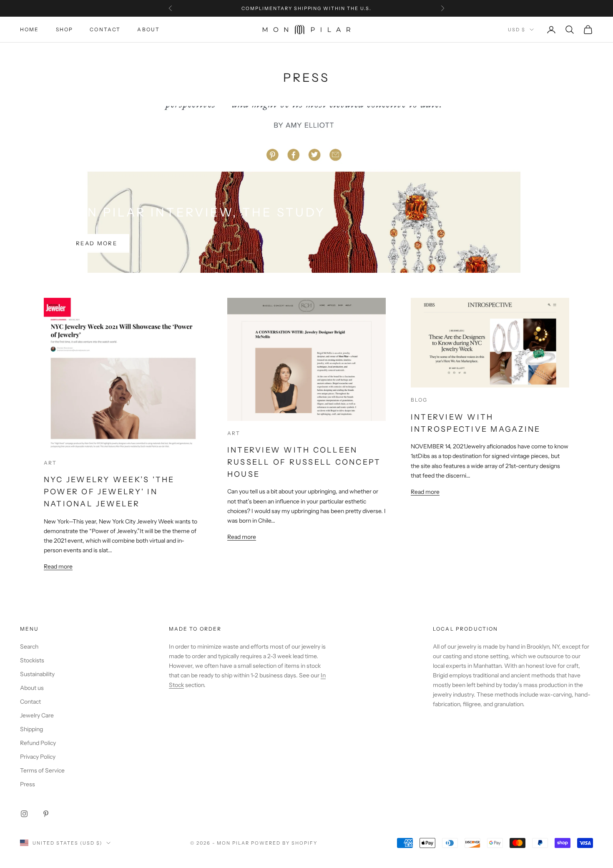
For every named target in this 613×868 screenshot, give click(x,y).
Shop (64, 29)
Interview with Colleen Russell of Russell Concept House (304, 462)
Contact (105, 29)
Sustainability (37, 674)
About (148, 29)
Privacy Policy (37, 756)
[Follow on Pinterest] (46, 814)
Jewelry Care (37, 715)
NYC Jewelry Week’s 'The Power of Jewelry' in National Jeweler (109, 491)
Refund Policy (38, 743)
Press (27, 784)
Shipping (31, 729)
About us (32, 688)
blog (419, 400)
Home (29, 29)
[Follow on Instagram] (24, 814)
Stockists (32, 660)
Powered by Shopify (284, 843)
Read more (96, 243)
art (50, 463)
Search (29, 646)
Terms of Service (42, 770)
